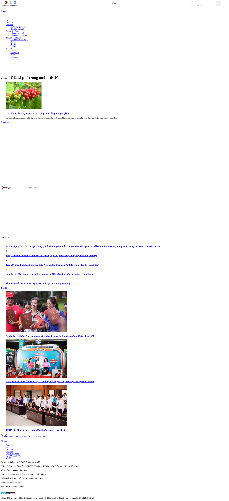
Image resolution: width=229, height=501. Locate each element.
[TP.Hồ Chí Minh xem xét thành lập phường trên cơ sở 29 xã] (36, 425)
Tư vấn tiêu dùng (12, 31)
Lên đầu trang (6, 441)
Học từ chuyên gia (17, 29)
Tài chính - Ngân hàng (19, 40)
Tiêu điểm (9, 23)
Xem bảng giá (31, 188)
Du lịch (13, 46)
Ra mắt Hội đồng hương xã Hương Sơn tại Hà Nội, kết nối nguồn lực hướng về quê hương (50, 274)
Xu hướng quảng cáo (18, 27)
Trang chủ (9, 445)
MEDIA (9, 48)
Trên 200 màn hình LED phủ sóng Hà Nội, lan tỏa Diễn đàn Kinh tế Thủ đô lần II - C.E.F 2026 (53, 265)
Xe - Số (13, 44)
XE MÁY (44, 437)
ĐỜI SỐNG (11, 437)
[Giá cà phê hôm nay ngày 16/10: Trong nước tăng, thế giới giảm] (24, 109)
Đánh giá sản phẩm (17, 33)
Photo (12, 59)
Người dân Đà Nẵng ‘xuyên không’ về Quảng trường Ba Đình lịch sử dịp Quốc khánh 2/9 (50, 336)
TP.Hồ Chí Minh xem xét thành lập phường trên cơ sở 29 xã (35, 430)
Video (12, 55)
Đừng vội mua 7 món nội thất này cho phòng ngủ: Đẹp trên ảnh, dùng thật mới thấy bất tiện (51, 255)
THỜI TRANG (22, 437)
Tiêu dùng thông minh (18, 35)
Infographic (14, 57)
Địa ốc (13, 42)
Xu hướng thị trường (13, 38)
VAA (8, 20)
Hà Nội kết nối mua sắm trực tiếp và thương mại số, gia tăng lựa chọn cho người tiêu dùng (50, 381)
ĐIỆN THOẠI (34, 437)
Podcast (13, 50)
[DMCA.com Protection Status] (8, 494)
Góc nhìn (9, 25)
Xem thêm (5, 122)
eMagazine (14, 53)
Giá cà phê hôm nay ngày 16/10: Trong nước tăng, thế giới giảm (37, 113)
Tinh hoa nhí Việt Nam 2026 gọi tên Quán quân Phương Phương (38, 283)
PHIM (3, 437)
